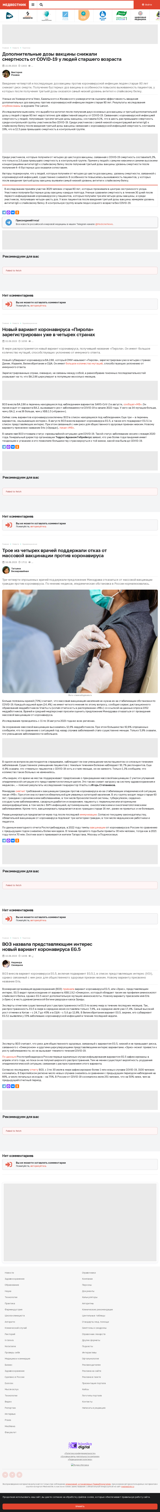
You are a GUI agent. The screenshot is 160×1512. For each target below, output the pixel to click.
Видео (8, 1401)
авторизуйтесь (38, 305)
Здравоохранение (29, 323)
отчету (34, 1069)
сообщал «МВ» (133, 404)
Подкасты (87, 1346)
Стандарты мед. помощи (95, 1322)
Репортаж (10, 1408)
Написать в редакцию (94, 1408)
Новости (15, 48)
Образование (12, 1285)
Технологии (11, 1297)
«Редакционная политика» (80, 1459)
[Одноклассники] (17, 212)
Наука (8, 1291)
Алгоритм (10, 1322)
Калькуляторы (90, 1297)
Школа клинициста (15, 1315)
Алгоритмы (88, 1303)
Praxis (8, 1420)
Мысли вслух (11, 1389)
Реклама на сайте (91, 1371)
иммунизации (88, 814)
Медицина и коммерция (17, 1358)
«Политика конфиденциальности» (80, 1453)
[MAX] (8, 212)
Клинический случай (16, 1328)
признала (68, 988)
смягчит (20, 791)
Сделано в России (14, 1377)
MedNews (10, 1426)
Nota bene (10, 1346)
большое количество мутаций (84, 363)
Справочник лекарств (93, 1334)
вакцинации (97, 827)
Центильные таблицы (93, 1315)
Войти (148, 4)
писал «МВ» (67, 427)
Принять (80, 1506)
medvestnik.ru (127, 1486)
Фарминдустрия (13, 1309)
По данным (9, 1056)
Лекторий (10, 1334)
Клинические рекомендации (97, 1309)
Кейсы (85, 1389)
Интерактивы (89, 1352)
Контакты (87, 1401)
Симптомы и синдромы (94, 1328)
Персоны (87, 1285)
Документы (88, 1291)
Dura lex (9, 1383)
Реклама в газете (91, 1377)
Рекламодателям (91, 1365)
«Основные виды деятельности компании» (80, 1456)
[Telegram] (4, 212)
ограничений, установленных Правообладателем (88, 1484)
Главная (5, 48)
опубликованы (11, 105)
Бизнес (8, 1365)
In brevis (9, 1340)
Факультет (10, 1432)
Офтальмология (90, 1358)
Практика (26, 48)
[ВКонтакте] (13, 212)
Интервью (10, 1414)
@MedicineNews (104, 224)
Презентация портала (94, 1383)
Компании (87, 1279)
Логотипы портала (92, 1395)
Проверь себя (12, 1352)
